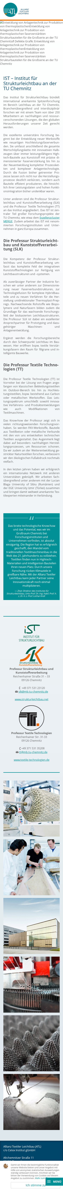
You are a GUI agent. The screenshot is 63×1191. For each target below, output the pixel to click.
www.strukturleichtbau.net (31, 699)
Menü (56, 1181)
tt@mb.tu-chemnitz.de (33, 752)
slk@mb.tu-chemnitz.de (33, 691)
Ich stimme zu (36, 1185)
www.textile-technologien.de (31, 760)
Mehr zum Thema (44, 1178)
